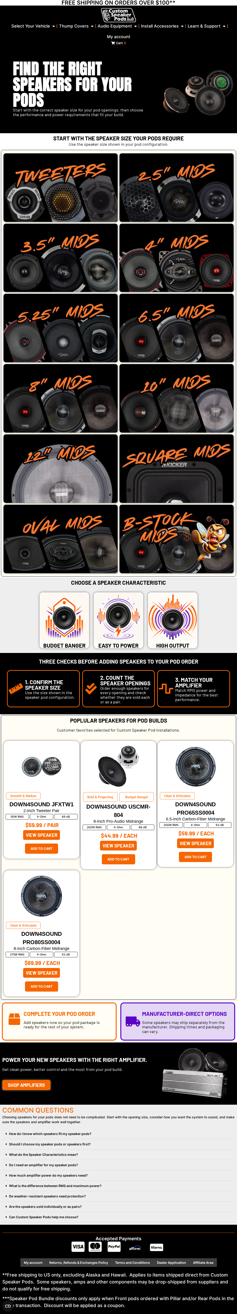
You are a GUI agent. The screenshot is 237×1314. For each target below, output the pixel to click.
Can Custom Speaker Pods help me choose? (43, 1217)
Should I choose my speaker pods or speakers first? (50, 1144)
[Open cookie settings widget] (7, 1306)
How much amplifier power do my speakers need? (48, 1175)
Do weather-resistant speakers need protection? (47, 1196)
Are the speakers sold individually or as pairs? (45, 1207)
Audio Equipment (115, 26)
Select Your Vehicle (30, 26)
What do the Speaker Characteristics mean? (43, 1154)
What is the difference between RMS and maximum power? (55, 1186)
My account (118, 36)
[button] (118, 1134)
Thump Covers (74, 26)
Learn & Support (204, 26)
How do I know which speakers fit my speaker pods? (50, 1134)
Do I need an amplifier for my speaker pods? (43, 1165)
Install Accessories (160, 26)
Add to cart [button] (42, 848)
